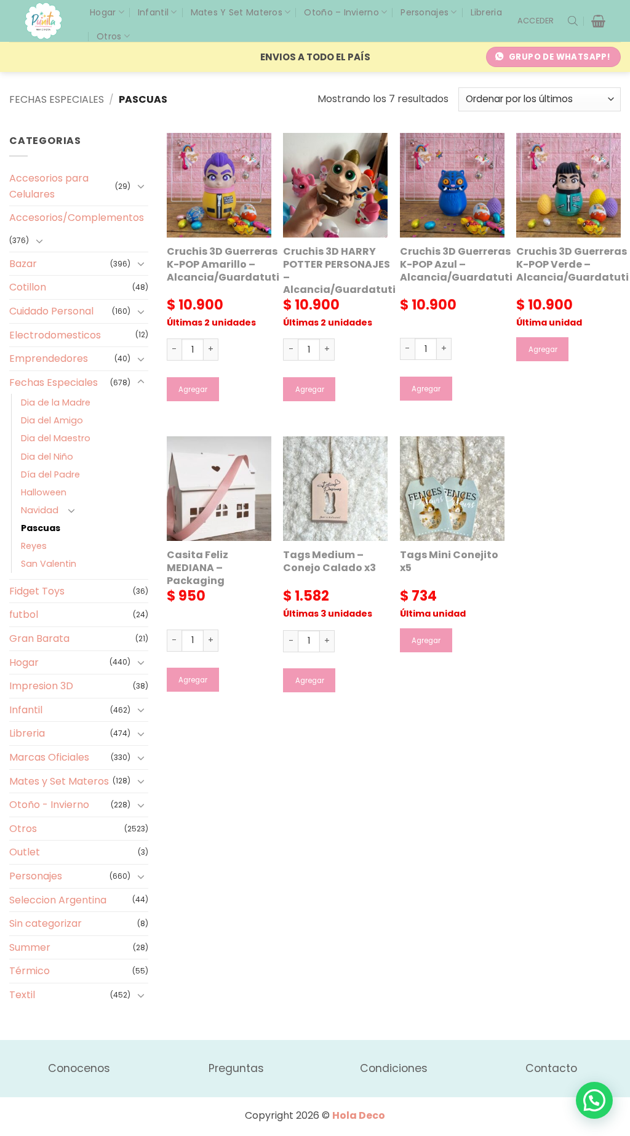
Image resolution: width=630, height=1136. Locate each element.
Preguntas (236, 1068)
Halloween (43, 492)
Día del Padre (50, 474)
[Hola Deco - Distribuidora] (48, 21)
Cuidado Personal (51, 311)
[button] (535, 21)
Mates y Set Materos (236, 12)
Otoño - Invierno (49, 805)
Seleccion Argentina (57, 900)
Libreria (486, 12)
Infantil (153, 12)
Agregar (192, 389)
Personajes (425, 12)
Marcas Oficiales (49, 757)
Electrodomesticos (55, 335)
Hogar (103, 12)
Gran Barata (39, 638)
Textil (22, 995)
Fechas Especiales (56, 99)
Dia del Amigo (52, 420)
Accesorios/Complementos (76, 217)
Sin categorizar (45, 923)
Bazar (23, 264)
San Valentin (48, 564)
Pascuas (40, 528)
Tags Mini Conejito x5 (449, 562)
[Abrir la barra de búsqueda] (573, 21)
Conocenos (79, 1068)
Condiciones (394, 1068)
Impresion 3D (41, 686)
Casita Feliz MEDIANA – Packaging (197, 568)
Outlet (24, 852)
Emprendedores (48, 358)
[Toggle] (141, 185)
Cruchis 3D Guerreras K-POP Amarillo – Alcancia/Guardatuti (223, 265)
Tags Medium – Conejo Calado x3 (329, 562)
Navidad (39, 510)
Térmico (29, 971)
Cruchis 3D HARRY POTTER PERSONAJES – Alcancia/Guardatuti (339, 271)
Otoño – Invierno (341, 12)
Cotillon (27, 287)
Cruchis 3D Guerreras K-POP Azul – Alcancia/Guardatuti (456, 265)
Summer (29, 947)
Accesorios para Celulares (49, 186)
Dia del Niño (47, 456)
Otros (109, 36)
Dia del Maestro (55, 438)
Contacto (551, 1068)
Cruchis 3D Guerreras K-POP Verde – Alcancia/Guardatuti (572, 265)
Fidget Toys (37, 591)
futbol (23, 614)
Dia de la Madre (55, 402)
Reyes (34, 546)
